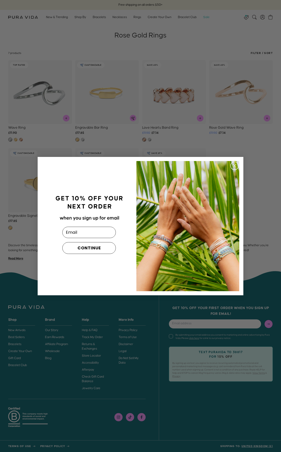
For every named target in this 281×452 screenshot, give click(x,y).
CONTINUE (89, 248)
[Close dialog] (234, 165)
